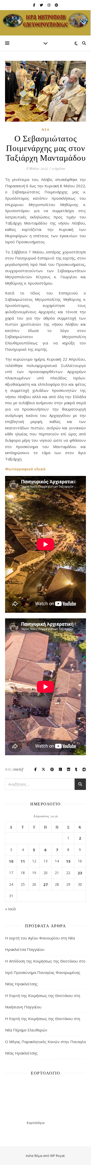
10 (11, 861)
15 (68, 861)
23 (80, 872)
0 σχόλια (58, 168)
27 (45, 884)
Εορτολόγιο (36, 1122)
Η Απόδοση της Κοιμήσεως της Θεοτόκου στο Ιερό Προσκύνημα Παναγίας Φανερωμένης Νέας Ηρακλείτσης (45, 972)
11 (22, 861)
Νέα (46, 129)
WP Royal (57, 1155)
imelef (18, 769)
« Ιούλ (10, 908)
